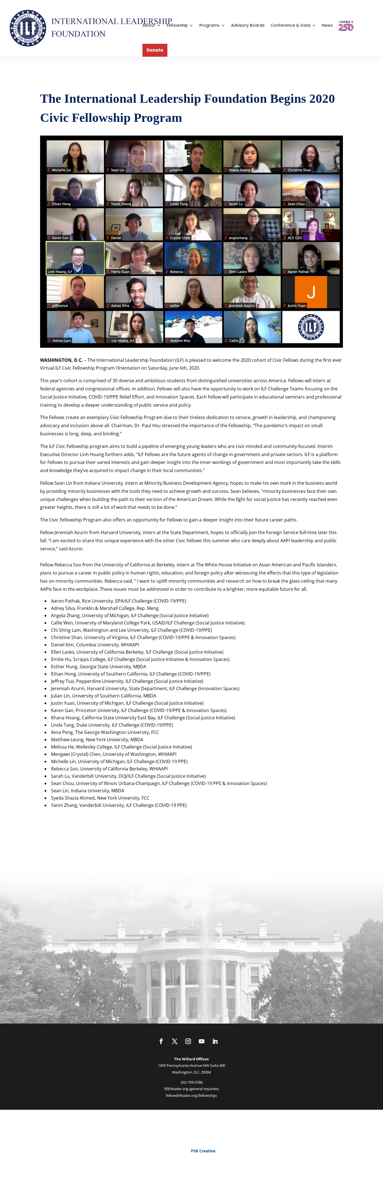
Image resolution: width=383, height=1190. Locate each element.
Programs (209, 25)
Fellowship (177, 25)
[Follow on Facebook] (161, 1041)
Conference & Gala (290, 25)
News (327, 25)
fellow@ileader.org (181, 1095)
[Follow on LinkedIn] (215, 1041)
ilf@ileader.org (176, 1088)
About (148, 25)
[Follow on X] (174, 1041)
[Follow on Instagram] (188, 1041)
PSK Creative (202, 1151)
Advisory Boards (248, 25)
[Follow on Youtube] (201, 1041)
